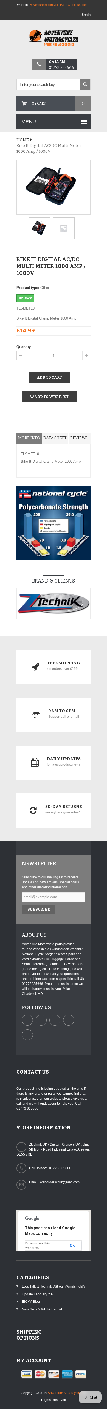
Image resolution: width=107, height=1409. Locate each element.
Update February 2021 (39, 1294)
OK (72, 1245)
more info (29, 438)
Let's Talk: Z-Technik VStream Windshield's (53, 1286)
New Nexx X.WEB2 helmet (42, 1309)
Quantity (23, 347)
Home (22, 139)
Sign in (86, 14)
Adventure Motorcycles (65, 1393)
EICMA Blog (31, 1302)
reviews (79, 438)
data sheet (55, 438)
